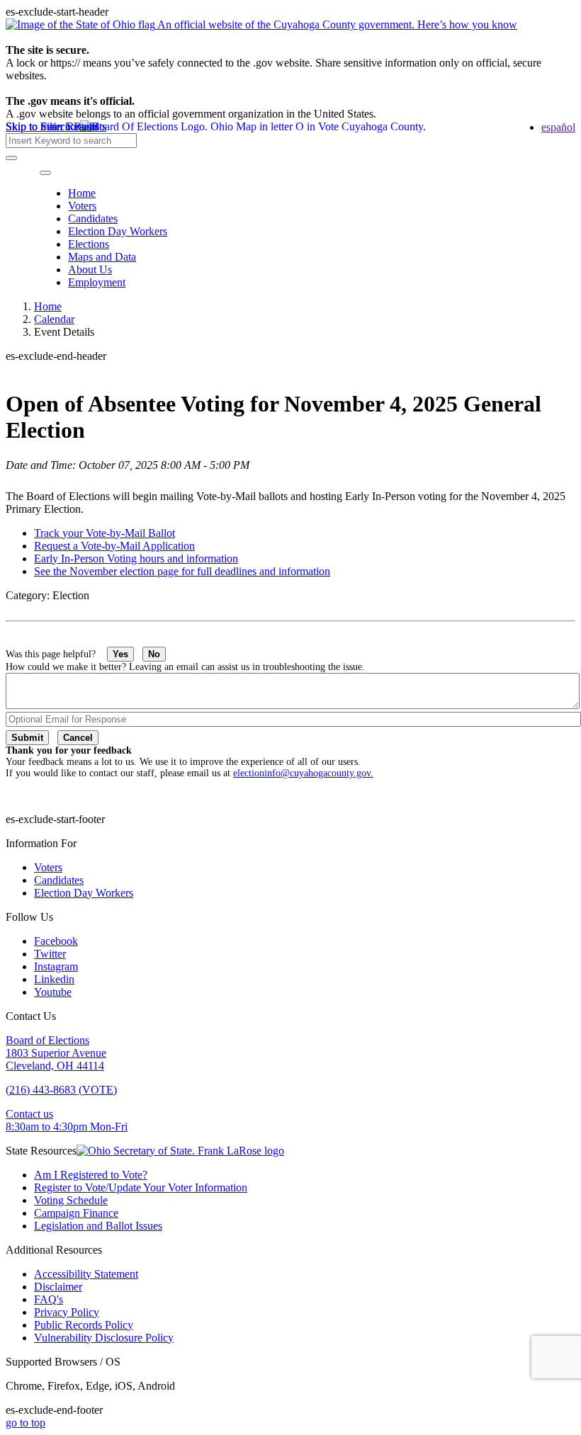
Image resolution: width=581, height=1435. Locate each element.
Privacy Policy (66, 1312)
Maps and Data (102, 257)
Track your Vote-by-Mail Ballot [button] (104, 533)
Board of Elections (47, 1040)
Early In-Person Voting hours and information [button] (136, 558)
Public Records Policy (83, 1325)
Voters (82, 206)
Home (82, 193)
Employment (96, 282)
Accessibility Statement (86, 1274)
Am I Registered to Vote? (90, 1175)
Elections (88, 244)
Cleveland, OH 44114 (55, 1066)
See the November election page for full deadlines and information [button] (182, 571)
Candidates (93, 218)
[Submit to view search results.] (11, 158)
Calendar (54, 319)
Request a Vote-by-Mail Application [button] (114, 546)
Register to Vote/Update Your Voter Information (140, 1187)
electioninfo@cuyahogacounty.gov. (303, 773)
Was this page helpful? (56, 654)
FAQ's (48, 1299)
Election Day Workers (117, 231)
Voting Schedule (71, 1200)
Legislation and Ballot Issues (98, 1226)
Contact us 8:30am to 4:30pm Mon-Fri (67, 1120)
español (558, 127)
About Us (90, 269)
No (154, 654)
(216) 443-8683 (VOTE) (61, 1090)
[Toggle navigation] (45, 173)
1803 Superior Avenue (56, 1053)
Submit (27, 737)
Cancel (78, 737)
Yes (120, 654)
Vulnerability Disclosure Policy (104, 1338)
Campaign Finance (76, 1213)
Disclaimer (58, 1287)
